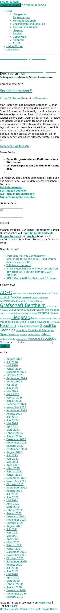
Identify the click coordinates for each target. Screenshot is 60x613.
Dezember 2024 (16, 404)
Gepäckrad (19, 36)
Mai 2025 (12, 391)
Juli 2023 (12, 455)
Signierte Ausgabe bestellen (18, 197)
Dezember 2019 (16, 590)
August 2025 (14, 381)
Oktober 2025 (15, 375)
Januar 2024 (14, 436)
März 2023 (13, 468)
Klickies (54, 313)
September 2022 (16, 487)
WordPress (44, 602)
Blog (9, 11)
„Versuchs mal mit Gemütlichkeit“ (26, 255)
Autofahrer (17, 293)
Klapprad (18, 39)
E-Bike (34, 298)
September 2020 (16, 561)
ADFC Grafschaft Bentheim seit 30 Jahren (31, 278)
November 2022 (16, 481)
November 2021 (16, 519)
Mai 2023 (12, 461)
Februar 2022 (14, 510)
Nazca (32, 321)
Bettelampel (35, 293)
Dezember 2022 (16, 477)
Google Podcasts (10, 236)
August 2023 (14, 452)
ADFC (16, 43)
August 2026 (14, 359)
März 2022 (13, 506)
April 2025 (12, 394)
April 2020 (12, 577)
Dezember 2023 (16, 439)
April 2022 (12, 503)
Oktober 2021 (14, 522)
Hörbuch (3, 313)
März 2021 (12, 542)
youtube (49, 338)
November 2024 (16, 407)
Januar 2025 (14, 400)
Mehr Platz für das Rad (50, 318)
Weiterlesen (14, 146)
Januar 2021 (13, 548)
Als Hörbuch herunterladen (17, 193)
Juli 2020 (12, 567)
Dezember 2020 (16, 551)
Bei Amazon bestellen (13, 190)
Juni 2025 (12, 387)
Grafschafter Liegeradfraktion (26, 309)
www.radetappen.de (33, 4)
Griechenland (52, 309)
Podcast (21, 326)
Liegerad (18, 30)
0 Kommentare (41, 98)
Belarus (25, 293)
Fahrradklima (43, 298)
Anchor (31, 236)
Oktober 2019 (14, 596)
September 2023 (16, 449)
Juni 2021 (12, 532)
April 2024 (12, 426)
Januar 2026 (14, 368)
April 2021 (12, 539)
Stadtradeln (14, 335)
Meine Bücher (14, 46)
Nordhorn (8, 325)
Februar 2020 (14, 584)
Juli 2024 (12, 416)
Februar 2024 (14, 432)
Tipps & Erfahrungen (25, 27)
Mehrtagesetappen (24, 20)
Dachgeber (26, 298)
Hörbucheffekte (14, 313)
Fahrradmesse (8, 301)
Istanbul (24, 313)
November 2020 (16, 555)
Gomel (39, 301)
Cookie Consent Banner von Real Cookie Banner (29, 609)
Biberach (45, 293)
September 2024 (16, 410)
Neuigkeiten (20, 14)
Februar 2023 (14, 471)
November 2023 (16, 442)
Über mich (12, 49)
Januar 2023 (14, 474)
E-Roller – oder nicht (18, 265)
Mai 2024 (12, 423)
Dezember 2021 (16, 516)
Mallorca (35, 318)
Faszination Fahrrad (25, 301)
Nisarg (13, 605)
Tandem (17, 33)
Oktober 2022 (15, 484)
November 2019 (16, 593)
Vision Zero (21, 339)
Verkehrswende (7, 339)
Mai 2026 (12, 365)
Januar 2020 (14, 587)
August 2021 (14, 526)
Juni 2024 (12, 420)
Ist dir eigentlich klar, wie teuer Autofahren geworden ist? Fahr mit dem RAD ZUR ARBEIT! (32, 272)
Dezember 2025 (16, 371)
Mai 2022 (12, 500)
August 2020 (14, 564)
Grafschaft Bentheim (23, 305)
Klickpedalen (5, 318)
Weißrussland (35, 338)
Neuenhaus (43, 321)
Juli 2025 (12, 384)
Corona (15, 297)
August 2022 (14, 490)
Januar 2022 (14, 513)
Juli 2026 (12, 362)
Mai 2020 (12, 574)
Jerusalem (32, 313)
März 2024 (13, 429)
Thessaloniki (34, 334)
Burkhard (17, 98)
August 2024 (14, 413)
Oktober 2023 (15, 445)
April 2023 (12, 465)
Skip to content (9, 1)
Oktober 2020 (15, 558)
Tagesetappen (21, 17)
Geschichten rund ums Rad (29, 23)
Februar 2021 (14, 545)
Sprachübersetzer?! (16, 91)
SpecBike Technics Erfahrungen (35, 330)
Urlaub (45, 334)
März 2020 (13, 580)
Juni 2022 (12, 497)
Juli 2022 (12, 494)
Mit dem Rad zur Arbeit (14, 321)
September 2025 (16, 378)
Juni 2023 (12, 458)
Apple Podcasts (43, 233)
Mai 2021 (11, 535)
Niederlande (55, 322)
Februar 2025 (14, 397)
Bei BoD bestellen (11, 187)
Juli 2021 (11, 529)
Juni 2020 (12, 571)
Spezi (4, 334)
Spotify (28, 233)
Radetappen (32, 326)
